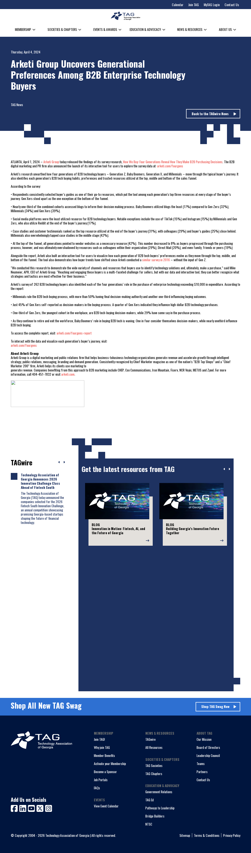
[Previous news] (59, 462)
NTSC (148, 824)
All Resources (154, 747)
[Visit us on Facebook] (15, 808)
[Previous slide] (224, 469)
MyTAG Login (212, 4)
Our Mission (204, 739)
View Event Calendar (106, 806)
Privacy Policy (231, 835)
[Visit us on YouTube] (32, 808)
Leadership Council (208, 755)
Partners (202, 771)
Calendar (177, 4)
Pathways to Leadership (160, 807)
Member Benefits (104, 755)
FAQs (97, 787)
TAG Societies (154, 765)
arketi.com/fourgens (170, 165)
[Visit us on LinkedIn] (23, 808)
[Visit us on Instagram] (48, 808)
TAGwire (150, 739)
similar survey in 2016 (156, 259)
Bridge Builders (154, 816)
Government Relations (158, 791)
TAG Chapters (153, 773)
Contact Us (232, 4)
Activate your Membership (110, 763)
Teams (201, 763)
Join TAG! (99, 739)
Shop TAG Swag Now (215, 706)
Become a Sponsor (105, 771)
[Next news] (64, 462)
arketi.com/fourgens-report (74, 333)
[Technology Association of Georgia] (125, 16)
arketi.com (68, 374)
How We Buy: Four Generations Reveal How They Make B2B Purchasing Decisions (173, 161)
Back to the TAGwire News (210, 113)
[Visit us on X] (41, 808)
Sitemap (184, 835)
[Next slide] (229, 469)
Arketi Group (51, 161)
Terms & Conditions (206, 835)
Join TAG (193, 4)
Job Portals (101, 779)
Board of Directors (208, 747)
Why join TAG (102, 747)
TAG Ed (149, 799)
